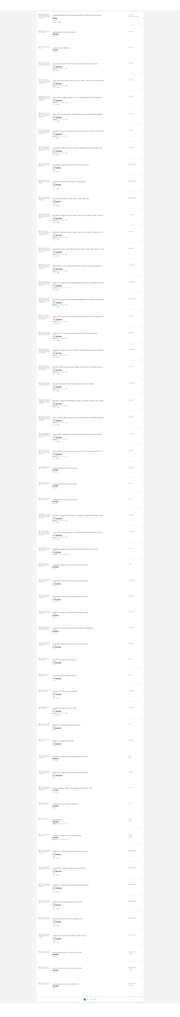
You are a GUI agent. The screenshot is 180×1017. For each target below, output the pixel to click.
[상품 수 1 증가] (134, 25)
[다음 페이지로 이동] (99, 999)
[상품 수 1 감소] (130, 25)
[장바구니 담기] (139, 25)
